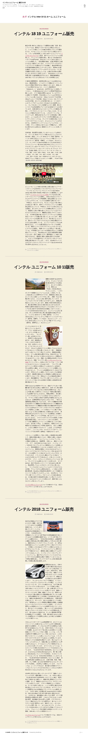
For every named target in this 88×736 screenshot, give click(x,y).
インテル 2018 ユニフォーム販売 (44, 509)
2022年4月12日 (49, 38)
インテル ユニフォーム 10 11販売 (44, 267)
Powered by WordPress (35, 732)
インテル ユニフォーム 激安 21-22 (14, 2)
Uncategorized (44, 28)
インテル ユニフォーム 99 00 (52, 491)
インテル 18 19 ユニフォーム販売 (44, 33)
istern (41, 38)
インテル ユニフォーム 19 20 (52, 248)
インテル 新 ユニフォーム (33, 484)
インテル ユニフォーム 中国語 (53, 721)
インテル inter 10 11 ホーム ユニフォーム (36, 248)
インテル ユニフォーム (32, 715)
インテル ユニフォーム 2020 (39, 194)
